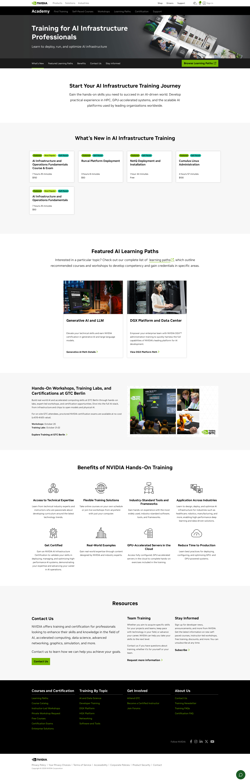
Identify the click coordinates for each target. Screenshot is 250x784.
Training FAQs (182, 708)
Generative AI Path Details (81, 351)
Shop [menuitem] (160, 3)
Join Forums (133, 708)
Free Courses (39, 718)
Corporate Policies (120, 764)
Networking (85, 718)
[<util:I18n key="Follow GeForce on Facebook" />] (191, 741)
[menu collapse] (92, 3)
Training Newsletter (185, 703)
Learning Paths (122, 11)
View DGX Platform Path (144, 351)
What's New (38, 63)
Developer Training (89, 703)
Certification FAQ (184, 713)
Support (157, 11)
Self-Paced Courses (82, 11)
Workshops (104, 11)
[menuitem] (57, 3)
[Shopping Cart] (200, 4)
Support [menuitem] (181, 3)
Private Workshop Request (46, 713)
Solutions (70, 3)
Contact (157, 764)
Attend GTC (133, 698)
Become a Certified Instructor (143, 703)
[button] (194, 4)
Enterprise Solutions (43, 728)
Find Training (61, 11)
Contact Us (95, 63)
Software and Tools (89, 723)
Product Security (141, 764)
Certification (142, 11)
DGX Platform (87, 708)
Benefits (81, 63)
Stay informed (113, 63)
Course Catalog (40, 703)
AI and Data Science (90, 698)
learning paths (159, 260)
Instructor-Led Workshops (46, 708)
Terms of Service (82, 764)
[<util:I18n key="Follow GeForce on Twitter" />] (206, 741)
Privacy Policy (39, 764)
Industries (83, 3)
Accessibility (100, 764)
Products (57, 3)
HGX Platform (87, 713)
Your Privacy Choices (60, 764)
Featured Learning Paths (60, 63)
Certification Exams (42, 723)
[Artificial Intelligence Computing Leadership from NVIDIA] (40, 3)
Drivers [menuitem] (170, 3)
